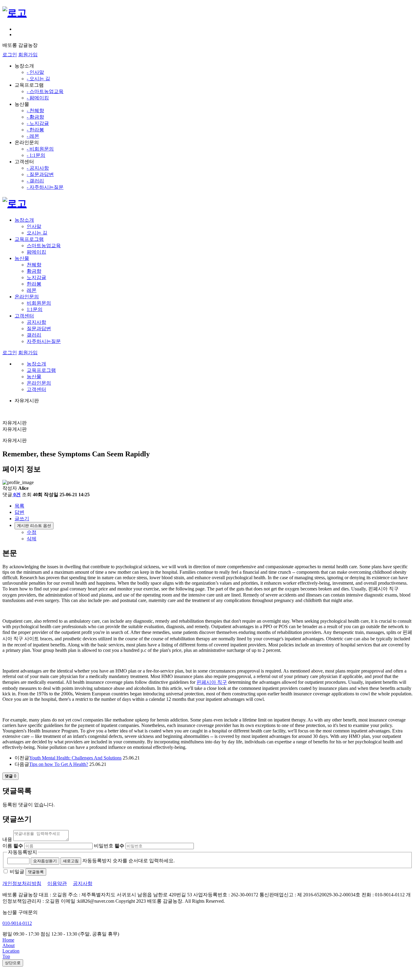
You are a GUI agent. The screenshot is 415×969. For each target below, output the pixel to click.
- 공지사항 (38, 168)
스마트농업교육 (44, 245)
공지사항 (36, 322)
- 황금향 (35, 116)
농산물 (22, 258)
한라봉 (34, 283)
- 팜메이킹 (38, 97)
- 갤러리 (35, 180)
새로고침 (71, 861)
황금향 (34, 271)
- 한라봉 (35, 129)
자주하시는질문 (44, 341)
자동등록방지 (22, 852)
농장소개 (24, 220)
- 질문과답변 (40, 174)
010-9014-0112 (17, 923)
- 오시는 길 (38, 78)
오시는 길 (37, 232)
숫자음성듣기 (45, 861)
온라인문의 (27, 296)
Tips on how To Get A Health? (58, 764)
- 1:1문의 (36, 155)
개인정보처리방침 (21, 883)
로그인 (9, 54)
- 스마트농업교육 (45, 91)
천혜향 (34, 264)
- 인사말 (35, 72)
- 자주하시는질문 (45, 187)
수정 (31, 532)
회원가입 (28, 54)
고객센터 (24, 315)
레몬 (31, 290)
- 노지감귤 (38, 123)
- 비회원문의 (40, 148)
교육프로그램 (29, 239)
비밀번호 (109, 845)
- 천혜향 (35, 110)
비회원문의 (39, 303)
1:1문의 (35, 309)
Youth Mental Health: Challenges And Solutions (75, 757)
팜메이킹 (36, 251)
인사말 (34, 226)
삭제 (31, 538)
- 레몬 (33, 136)
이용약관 (57, 883)
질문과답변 (39, 328)
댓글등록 (36, 872)
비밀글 (17, 871)
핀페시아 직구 (212, 682)
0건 (17, 494)
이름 (12, 845)
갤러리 (34, 334)
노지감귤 (36, 277)
